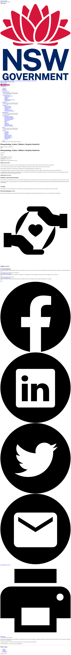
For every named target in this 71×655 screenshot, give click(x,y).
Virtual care (6, 98)
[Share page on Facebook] (35, 351)
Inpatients (6, 97)
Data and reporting (8, 136)
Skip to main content (3, 0)
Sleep (5, 122)
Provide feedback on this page (5, 564)
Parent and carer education (9, 125)
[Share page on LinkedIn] (35, 422)
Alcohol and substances (8, 124)
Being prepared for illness (9, 116)
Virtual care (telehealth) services (5, 277)
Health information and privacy (10, 99)
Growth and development (9, 119)
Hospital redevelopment (8, 137)
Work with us (7, 132)
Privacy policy (4, 651)
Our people (6, 131)
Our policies (7, 134)
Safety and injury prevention (9, 118)
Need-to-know (7, 96)
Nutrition (6, 121)
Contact (3, 649)
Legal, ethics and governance (9, 110)
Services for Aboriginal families (5, 269)
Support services (7, 100)
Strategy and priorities (8, 135)
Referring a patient (8, 106)
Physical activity (7, 120)
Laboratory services (8, 108)
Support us (6, 133)
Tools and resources (8, 107)
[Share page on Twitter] (35, 493)
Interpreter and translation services (6, 273)
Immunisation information (9, 117)
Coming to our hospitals (8, 95)
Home (3, 140)
